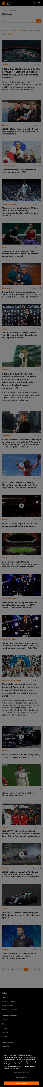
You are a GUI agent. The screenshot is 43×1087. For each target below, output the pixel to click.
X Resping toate (21, 1078)
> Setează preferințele (21, 1072)
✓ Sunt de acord (21, 1083)
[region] (21, 1069)
